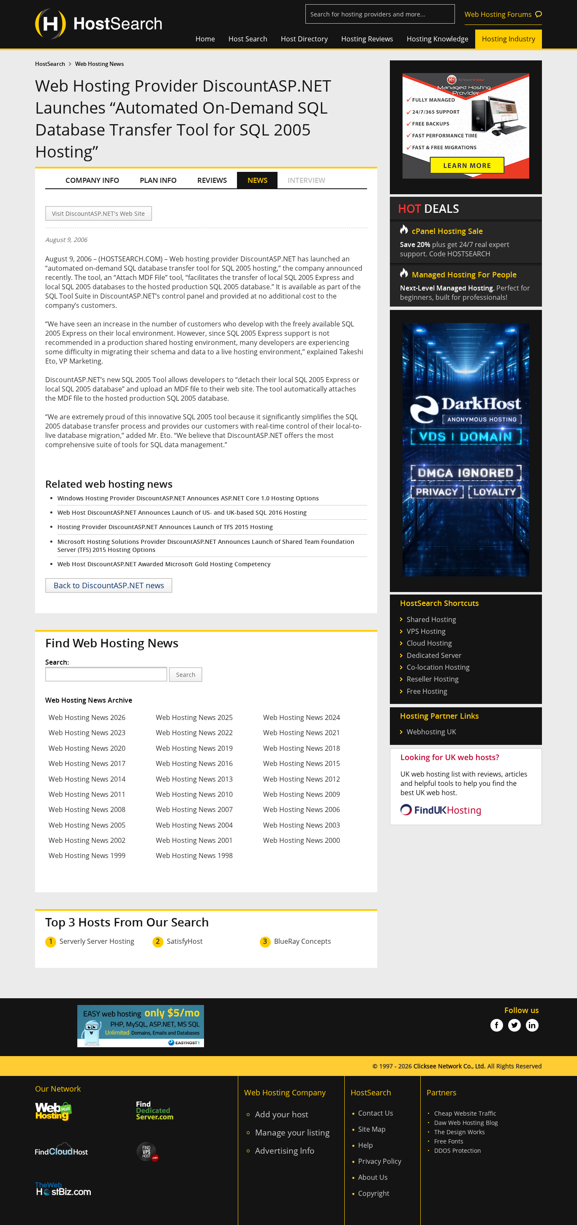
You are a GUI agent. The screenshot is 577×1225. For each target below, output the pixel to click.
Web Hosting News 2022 (194, 732)
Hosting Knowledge (437, 38)
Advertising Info (284, 1150)
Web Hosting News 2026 (87, 717)
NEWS (257, 180)
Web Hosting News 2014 (87, 779)
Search (186, 675)
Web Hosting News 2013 (194, 779)
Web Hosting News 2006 (301, 809)
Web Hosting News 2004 (194, 825)
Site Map (372, 1129)
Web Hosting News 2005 (87, 825)
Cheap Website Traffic (465, 1113)
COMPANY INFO (92, 180)
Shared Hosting (431, 619)
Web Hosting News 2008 (87, 809)
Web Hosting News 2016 (194, 763)
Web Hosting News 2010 (194, 794)
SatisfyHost (185, 941)
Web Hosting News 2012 (301, 779)
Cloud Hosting (429, 643)
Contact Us (375, 1113)
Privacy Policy (379, 1161)
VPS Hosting (426, 631)
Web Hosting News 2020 (87, 748)
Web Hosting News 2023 (87, 732)
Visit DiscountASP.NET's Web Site (98, 213)
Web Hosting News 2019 (194, 748)
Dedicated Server (434, 655)
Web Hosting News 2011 (87, 794)
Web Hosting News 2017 (87, 763)
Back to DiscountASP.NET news (109, 585)
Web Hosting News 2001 (194, 840)
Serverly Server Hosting (97, 941)
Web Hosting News (99, 64)
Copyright (373, 1193)
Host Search (248, 38)
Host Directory (304, 38)
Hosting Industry (508, 38)
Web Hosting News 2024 (301, 717)
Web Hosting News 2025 (194, 717)
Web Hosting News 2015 (301, 763)
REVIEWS (212, 180)
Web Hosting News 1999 (87, 855)
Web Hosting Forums (498, 14)
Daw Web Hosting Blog (466, 1123)
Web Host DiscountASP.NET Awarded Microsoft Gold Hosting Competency (164, 564)
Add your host (281, 1114)
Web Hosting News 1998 (194, 855)
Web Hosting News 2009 (301, 794)
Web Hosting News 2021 (301, 732)
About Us (373, 1177)
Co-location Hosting (438, 667)
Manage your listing (292, 1132)
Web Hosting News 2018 (301, 748)
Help (365, 1145)
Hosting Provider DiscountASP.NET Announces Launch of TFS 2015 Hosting (165, 527)
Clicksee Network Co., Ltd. (450, 1066)
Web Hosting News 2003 (301, 825)
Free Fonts (448, 1141)
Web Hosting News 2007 (194, 809)
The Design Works (459, 1132)
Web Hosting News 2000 (301, 840)
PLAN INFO (158, 180)
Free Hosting (427, 691)
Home (205, 38)
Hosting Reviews (367, 38)
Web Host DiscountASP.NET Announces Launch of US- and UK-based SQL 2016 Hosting (182, 512)
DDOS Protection (457, 1150)
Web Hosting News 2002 (87, 840)
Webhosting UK (431, 731)
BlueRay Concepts (302, 941)
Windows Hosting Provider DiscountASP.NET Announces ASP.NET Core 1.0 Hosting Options (188, 498)
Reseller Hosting (433, 679)
